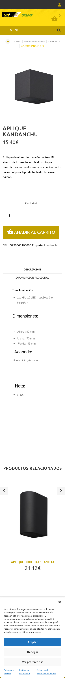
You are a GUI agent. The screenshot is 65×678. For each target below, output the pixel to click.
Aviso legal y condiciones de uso (46, 671)
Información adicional (32, 277)
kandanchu (51, 245)
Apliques (52, 41)
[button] (59, 602)
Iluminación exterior (34, 41)
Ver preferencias (32, 662)
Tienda (17, 41)
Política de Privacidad (24, 671)
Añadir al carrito (34, 232)
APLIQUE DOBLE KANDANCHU (32, 562)
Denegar (32, 652)
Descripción (32, 269)
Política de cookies (9, 671)
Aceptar (33, 642)
